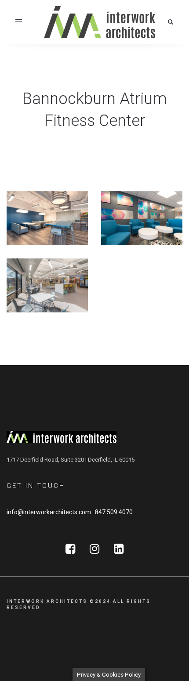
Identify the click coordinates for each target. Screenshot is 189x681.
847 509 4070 (114, 512)
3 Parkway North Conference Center (140, 218)
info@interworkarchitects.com (49, 512)
